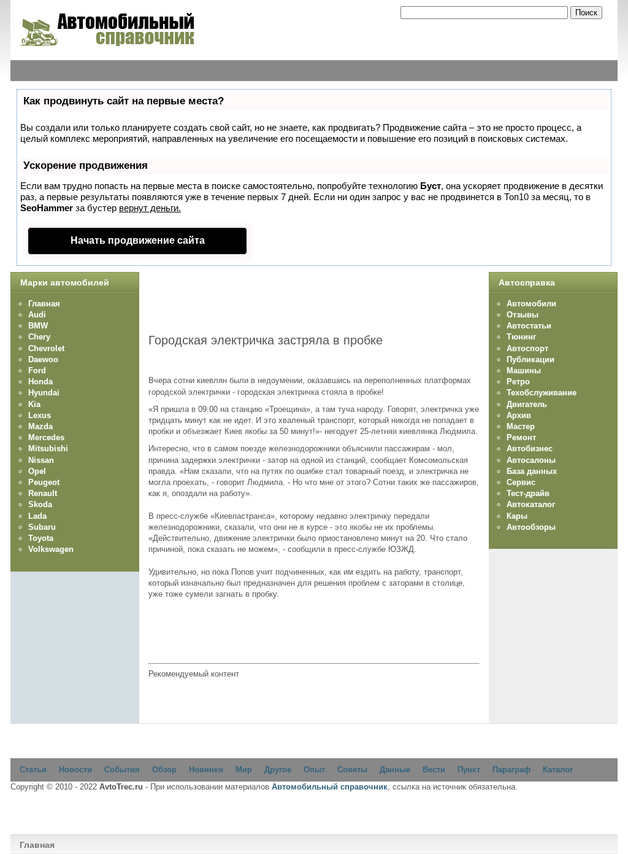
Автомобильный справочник (330, 786)
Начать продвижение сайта (138, 240)
